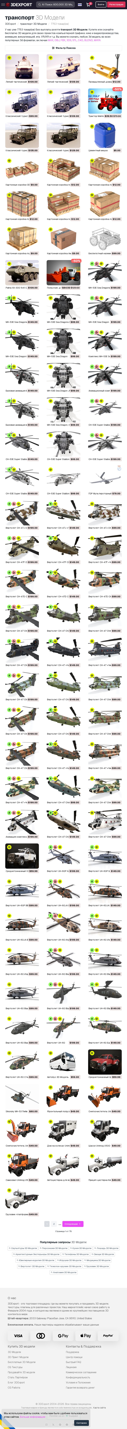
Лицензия (71, 1367)
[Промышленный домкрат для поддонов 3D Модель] (105, 66)
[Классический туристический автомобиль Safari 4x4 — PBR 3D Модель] (63, 135)
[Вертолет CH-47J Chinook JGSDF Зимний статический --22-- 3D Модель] (105, 512)
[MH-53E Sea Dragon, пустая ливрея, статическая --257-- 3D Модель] (63, 410)
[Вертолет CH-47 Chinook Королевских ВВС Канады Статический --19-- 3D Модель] (105, 615)
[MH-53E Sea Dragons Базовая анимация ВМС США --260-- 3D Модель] (22, 307)
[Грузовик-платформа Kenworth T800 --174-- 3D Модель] (22, 1199)
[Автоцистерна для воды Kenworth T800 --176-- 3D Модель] (63, 1165)
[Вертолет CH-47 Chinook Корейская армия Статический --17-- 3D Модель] (105, 684)
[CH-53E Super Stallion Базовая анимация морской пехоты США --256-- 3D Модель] (22, 444)
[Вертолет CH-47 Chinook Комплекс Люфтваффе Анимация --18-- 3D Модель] (22, 650)
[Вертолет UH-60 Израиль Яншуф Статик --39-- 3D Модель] (22, 959)
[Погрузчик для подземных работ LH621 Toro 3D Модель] (63, 272)
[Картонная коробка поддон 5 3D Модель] (63, 169)
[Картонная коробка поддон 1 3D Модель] (105, 204)
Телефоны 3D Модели (76, 1254)
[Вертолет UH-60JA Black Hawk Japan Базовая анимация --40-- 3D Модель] (105, 890)
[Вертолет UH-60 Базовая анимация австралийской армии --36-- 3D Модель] (105, 1027)
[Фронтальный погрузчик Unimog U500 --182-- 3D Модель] (63, 1096)
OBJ (57, 40)
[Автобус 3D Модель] (63, 1062)
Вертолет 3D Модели (32, 1266)
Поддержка (72, 1352)
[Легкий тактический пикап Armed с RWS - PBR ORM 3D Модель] (63, 66)
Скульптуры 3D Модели (24, 1248)
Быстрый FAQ (73, 1362)
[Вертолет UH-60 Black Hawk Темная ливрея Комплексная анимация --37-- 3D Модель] (63, 993)
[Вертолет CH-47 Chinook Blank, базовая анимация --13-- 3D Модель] (63, 821)
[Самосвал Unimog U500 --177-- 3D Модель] (22, 1165)
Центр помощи (74, 1357)
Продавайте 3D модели (21, 1372)
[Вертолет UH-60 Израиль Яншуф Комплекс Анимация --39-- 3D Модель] (63, 924)
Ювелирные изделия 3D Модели (36, 1260)
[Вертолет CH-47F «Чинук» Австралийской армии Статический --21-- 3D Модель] (105, 547)
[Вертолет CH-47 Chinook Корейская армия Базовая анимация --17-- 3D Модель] (63, 684)
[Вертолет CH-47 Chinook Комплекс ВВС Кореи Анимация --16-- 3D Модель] (22, 718)
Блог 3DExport (16, 1382)
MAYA (97, 40)
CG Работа (14, 1387)
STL (74, 40)
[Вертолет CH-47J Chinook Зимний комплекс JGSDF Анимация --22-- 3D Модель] (22, 512)
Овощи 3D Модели (103, 1254)
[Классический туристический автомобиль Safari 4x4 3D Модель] (22, 101)
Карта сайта (99, 1407)
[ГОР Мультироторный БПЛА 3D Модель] (105, 478)
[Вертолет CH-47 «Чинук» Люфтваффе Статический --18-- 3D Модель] (105, 650)
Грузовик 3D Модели (97, 1266)
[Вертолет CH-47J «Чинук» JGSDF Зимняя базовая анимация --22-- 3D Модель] (63, 512)
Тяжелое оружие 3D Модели (65, 1266)
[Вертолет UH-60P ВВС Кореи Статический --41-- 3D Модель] (22, 890)
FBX (63, 40)
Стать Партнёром (18, 1377)
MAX (50, 40)
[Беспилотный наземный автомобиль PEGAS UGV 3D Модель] (105, 238)
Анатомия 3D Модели (64, 1272)
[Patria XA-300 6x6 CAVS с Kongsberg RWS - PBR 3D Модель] (22, 272)
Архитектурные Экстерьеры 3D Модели (37, 1254)
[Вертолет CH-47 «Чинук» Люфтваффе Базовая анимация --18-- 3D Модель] (63, 650)
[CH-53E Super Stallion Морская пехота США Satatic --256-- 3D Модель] (63, 444)
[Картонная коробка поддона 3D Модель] (22, 238)
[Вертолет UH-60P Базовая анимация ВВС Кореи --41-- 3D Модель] (105, 856)
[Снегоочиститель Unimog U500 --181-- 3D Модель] (105, 1096)
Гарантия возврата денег (80, 1387)
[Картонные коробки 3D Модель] (22, 169)
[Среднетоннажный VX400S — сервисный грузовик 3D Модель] (22, 856)
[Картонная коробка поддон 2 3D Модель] (63, 204)
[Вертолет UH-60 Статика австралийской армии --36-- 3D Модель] (22, 1062)
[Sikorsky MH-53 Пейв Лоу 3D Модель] (22, 1096)
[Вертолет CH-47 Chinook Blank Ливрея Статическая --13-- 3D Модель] (105, 821)
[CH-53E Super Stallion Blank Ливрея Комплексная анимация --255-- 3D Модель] (105, 444)
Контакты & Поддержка (83, 1346)
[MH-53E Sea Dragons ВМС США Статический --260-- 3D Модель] (63, 307)
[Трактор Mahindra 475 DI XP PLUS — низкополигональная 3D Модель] (105, 101)
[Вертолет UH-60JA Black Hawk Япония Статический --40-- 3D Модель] (22, 924)
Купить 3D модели (21, 1346)
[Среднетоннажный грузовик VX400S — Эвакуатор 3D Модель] (105, 1062)
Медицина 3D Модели (98, 1260)
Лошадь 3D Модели (107, 1248)
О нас (12, 1298)
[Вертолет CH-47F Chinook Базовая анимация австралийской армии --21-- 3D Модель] (63, 547)
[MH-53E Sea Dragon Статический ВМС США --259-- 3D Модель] (63, 341)
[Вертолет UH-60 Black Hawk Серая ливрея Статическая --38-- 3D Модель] (22, 993)
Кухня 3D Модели (81, 1248)
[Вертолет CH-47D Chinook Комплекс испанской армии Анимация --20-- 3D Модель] (22, 581)
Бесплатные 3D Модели (21, 1362)
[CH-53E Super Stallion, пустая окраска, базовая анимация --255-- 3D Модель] (22, 478)
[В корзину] (28, 75)
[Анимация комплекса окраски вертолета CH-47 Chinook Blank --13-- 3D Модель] (22, 821)
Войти (101, 4)
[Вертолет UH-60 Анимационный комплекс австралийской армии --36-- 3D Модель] (63, 1027)
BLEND (88, 40)
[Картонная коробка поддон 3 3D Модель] (22, 204)
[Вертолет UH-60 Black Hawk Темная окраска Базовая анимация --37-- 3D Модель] (105, 993)
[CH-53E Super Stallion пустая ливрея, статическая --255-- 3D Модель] (63, 478)
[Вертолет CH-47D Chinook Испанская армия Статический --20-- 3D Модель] (105, 581)
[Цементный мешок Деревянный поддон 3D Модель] (105, 135)
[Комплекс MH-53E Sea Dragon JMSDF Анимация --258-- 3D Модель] (105, 341)
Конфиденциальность (78, 1377)
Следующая (71, 1224)
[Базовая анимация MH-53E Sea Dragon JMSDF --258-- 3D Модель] (22, 375)
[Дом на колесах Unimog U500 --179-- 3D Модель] (63, 1130)
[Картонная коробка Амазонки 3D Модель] (63, 238)
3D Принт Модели (18, 1357)
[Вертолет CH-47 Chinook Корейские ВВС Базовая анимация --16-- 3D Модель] (63, 718)
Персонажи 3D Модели (54, 1248)
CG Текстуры (15, 1367)
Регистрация (116, 4)
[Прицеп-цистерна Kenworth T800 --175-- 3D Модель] (105, 1165)
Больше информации (32, 1416)
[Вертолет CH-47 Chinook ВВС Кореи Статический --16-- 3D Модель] (105, 718)
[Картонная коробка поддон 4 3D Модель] (105, 169)
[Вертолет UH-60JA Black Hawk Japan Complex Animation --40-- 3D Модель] (63, 890)
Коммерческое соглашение (81, 1372)
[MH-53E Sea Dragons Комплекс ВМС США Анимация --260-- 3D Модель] (105, 272)
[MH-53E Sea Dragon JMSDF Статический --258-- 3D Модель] (63, 375)
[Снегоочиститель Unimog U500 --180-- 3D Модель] (22, 1130)
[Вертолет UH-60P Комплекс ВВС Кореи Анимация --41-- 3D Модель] (63, 856)
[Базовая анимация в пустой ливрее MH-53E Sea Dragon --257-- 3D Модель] (22, 410)
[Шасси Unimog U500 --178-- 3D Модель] (105, 1130)
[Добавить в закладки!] (34, 75)
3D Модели (14, 1352)
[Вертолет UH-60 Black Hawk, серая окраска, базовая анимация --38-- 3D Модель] (105, 959)
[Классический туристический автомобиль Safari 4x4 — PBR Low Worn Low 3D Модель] (63, 101)
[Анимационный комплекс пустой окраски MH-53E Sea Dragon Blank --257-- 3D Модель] (105, 375)
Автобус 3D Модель (58, 1077)
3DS (68, 40)
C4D (80, 40)
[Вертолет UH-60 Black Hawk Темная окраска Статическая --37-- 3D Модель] (22, 1027)
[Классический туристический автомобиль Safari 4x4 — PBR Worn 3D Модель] (22, 135)
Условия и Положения (78, 1382)
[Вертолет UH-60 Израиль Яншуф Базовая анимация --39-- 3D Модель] (105, 924)
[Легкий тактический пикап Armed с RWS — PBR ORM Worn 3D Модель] (22, 66)
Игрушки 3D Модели (70, 1260)
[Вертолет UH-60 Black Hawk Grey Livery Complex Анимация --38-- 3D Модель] (63, 959)
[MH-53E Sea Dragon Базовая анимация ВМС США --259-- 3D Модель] (22, 341)
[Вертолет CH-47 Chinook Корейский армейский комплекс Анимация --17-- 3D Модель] (22, 684)
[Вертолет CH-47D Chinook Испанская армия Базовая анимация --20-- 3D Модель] (63, 581)
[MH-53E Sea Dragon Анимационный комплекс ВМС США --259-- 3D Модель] (105, 307)
